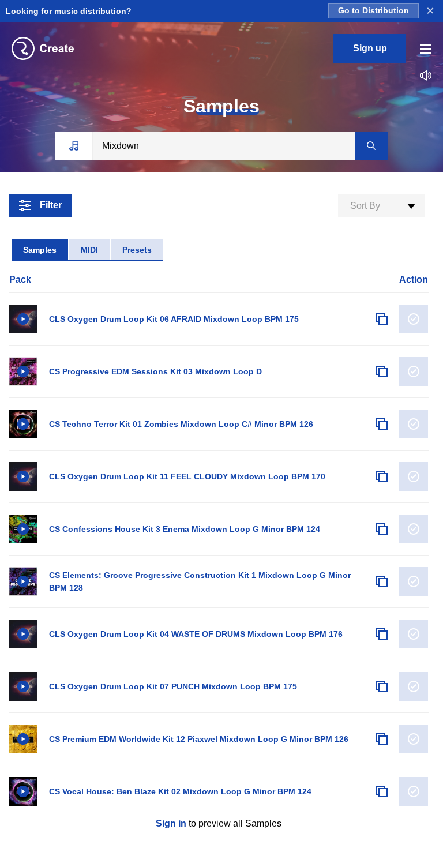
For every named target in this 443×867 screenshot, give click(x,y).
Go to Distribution (373, 10)
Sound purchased (413, 319)
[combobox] (381, 205)
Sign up (370, 48)
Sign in (171, 823)
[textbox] (381, 205)
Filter (51, 205)
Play (23, 319)
